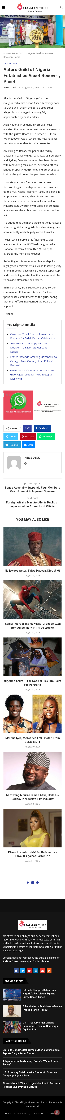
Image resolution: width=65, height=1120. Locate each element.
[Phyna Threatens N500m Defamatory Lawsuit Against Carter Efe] (32, 828)
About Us (22, 1113)
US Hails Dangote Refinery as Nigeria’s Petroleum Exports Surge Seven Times (39, 993)
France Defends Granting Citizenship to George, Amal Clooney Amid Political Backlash (33, 361)
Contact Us (38, 1113)
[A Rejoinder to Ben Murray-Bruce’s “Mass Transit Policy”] (12, 1011)
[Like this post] (28, 428)
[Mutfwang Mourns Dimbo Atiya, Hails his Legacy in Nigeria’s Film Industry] (32, 771)
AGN (8, 394)
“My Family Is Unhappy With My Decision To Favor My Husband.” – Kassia (30, 347)
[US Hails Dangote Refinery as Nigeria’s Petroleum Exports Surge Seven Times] (12, 994)
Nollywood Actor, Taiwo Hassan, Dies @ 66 (32, 570)
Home (6, 53)
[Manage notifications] (57, 1112)
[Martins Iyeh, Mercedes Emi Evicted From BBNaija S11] (32, 714)
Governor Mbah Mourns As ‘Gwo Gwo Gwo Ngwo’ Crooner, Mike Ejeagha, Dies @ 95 (32, 374)
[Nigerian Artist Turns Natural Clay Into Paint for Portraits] (32, 656)
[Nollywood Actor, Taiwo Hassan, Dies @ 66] (32, 546)
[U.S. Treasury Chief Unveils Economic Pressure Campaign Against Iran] (12, 1027)
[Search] (61, 7)
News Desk (9, 87)
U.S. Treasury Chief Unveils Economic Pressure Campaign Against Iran (40, 1026)
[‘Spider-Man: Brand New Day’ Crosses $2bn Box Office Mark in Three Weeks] (32, 599)
